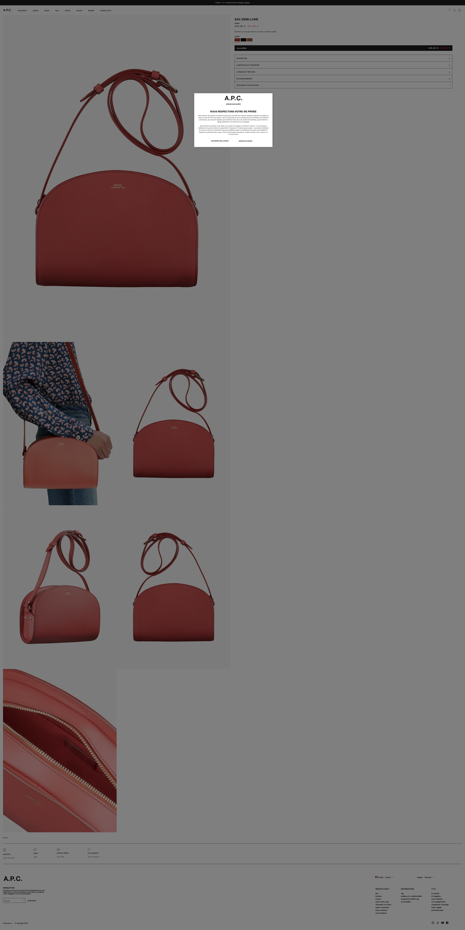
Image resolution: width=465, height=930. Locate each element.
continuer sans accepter (233, 104)
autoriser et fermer (245, 141)
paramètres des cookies (220, 141)
